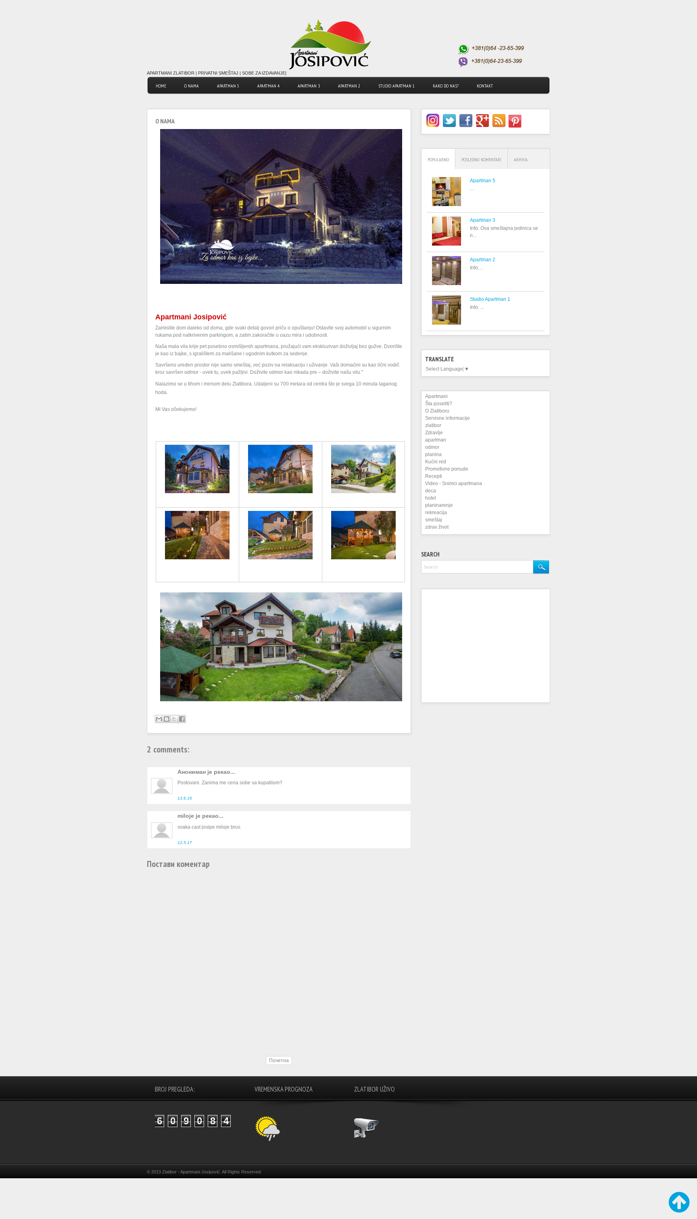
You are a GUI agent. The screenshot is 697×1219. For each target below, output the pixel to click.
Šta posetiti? (438, 403)
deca (430, 491)
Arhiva (521, 159)
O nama (191, 86)
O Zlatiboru (437, 411)
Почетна (279, 1060)
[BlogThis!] (167, 719)
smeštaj (433, 520)
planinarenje (439, 505)
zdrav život (437, 527)
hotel (430, 498)
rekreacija (436, 512)
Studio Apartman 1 (490, 299)
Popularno (438, 159)
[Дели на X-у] (174, 719)
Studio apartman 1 (396, 86)
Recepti (433, 476)
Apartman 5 (228, 86)
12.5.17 (184, 842)
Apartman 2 (349, 86)
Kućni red (435, 462)
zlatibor (433, 425)
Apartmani (436, 396)
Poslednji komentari (481, 159)
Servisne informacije (447, 418)
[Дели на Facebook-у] (182, 719)
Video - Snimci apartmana (453, 483)
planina (433, 454)
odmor (432, 447)
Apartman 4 (268, 86)
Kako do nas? (446, 86)
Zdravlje (434, 433)
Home (161, 86)
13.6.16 (184, 798)
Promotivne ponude (446, 469)
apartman (435, 440)
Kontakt (485, 86)
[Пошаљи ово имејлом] (159, 719)
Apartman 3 (309, 86)
